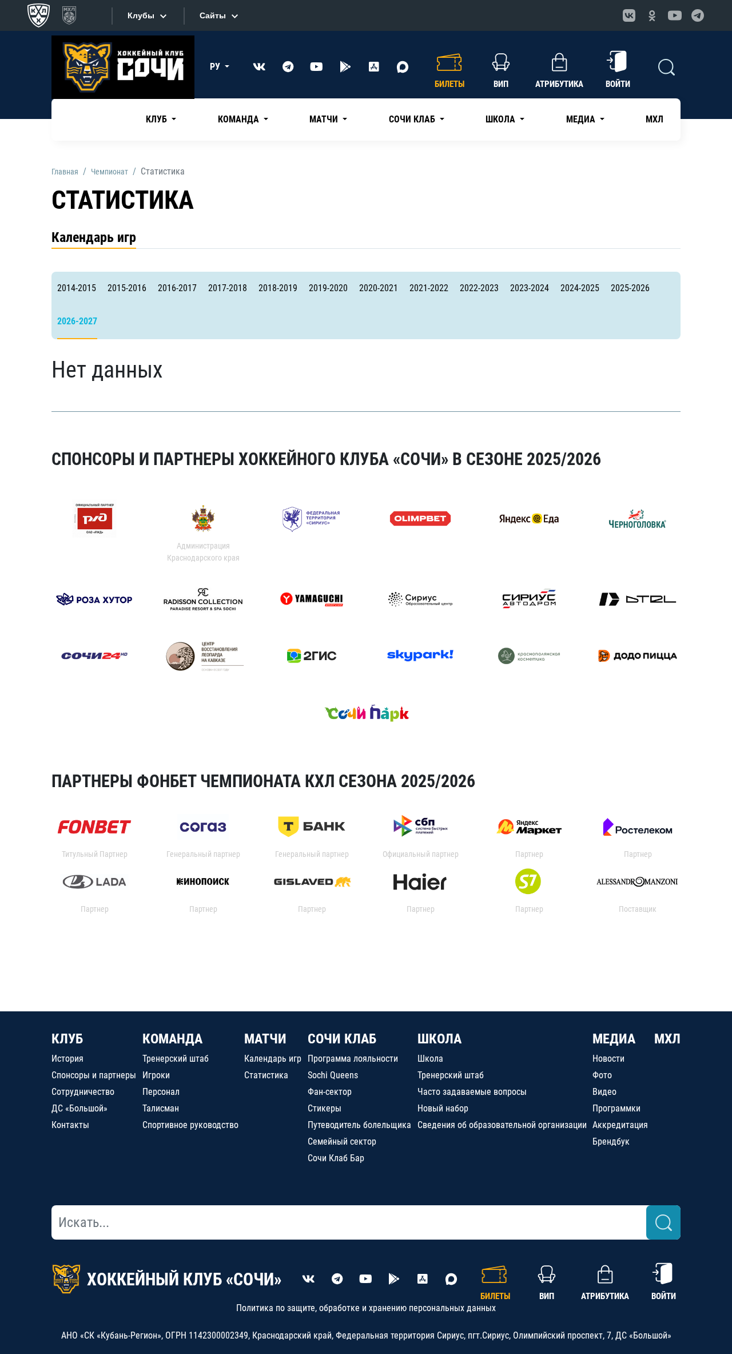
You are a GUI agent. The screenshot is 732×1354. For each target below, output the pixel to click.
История (67, 1058)
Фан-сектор (330, 1091)
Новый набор (442, 1108)
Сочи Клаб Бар (336, 1158)
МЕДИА (613, 1039)
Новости (608, 1058)
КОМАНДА (172, 1039)
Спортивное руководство (190, 1124)
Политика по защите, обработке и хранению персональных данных (366, 1308)
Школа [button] (502, 119)
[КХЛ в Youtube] (674, 15)
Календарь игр (93, 237)
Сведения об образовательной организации (502, 1124)
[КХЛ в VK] (629, 15)
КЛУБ (67, 1039)
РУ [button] (216, 66)
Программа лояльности (353, 1058)
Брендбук (611, 1141)
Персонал (161, 1091)
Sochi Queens (333, 1075)
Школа (430, 1058)
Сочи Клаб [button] (413, 119)
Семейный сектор (342, 1141)
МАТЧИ (265, 1039)
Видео (604, 1091)
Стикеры (324, 1108)
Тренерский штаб (175, 1058)
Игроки (156, 1075)
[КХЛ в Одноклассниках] (651, 15)
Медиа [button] (582, 119)
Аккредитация (620, 1124)
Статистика (266, 1075)
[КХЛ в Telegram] (697, 15)
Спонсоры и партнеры (93, 1075)
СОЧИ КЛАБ (342, 1039)
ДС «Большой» (79, 1108)
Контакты (70, 1124)
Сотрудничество (82, 1091)
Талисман (160, 1108)
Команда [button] (239, 119)
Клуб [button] (157, 119)
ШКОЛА (439, 1039)
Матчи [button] (324, 119)
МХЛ (654, 119)
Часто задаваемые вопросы (472, 1091)
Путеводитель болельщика (359, 1124)
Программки (616, 1108)
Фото (602, 1075)
